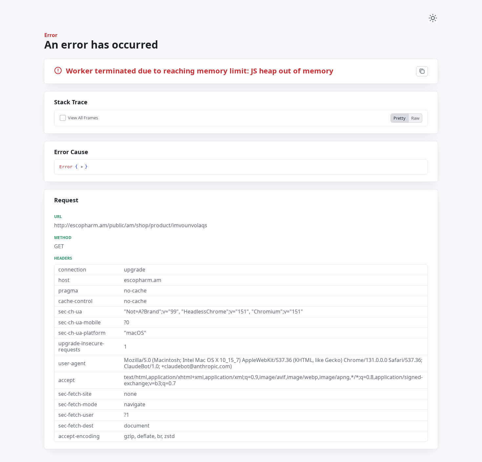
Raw (415, 118)
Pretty (399, 118)
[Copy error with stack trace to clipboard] (422, 71)
